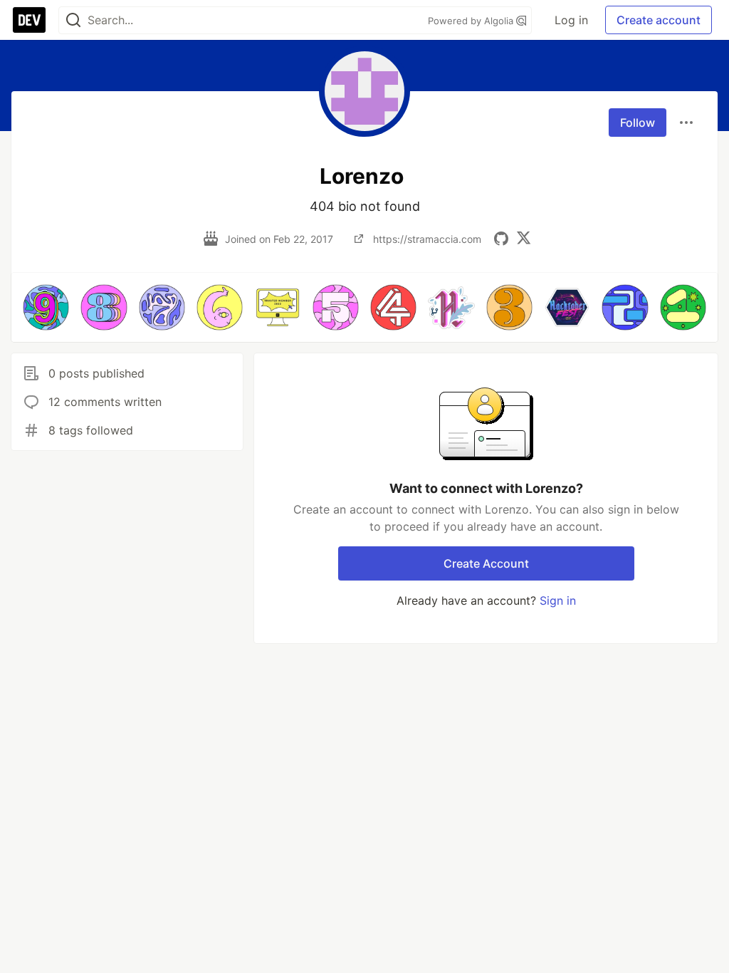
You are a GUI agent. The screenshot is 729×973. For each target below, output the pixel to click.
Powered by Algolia (472, 20)
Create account (659, 20)
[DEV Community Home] (29, 20)
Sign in (558, 600)
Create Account (486, 563)
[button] (46, 307)
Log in (571, 20)
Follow (637, 122)
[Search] (73, 20)
